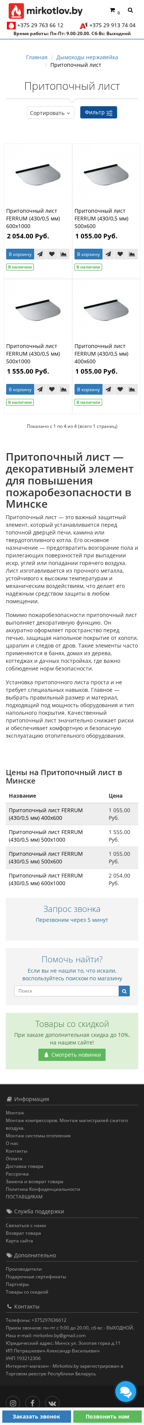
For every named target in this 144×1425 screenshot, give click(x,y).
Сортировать (47, 113)
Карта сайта (19, 1240)
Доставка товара (24, 1166)
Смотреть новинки (75, 1054)
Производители (24, 1269)
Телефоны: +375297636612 (36, 1320)
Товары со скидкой (27, 1292)
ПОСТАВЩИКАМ (24, 1196)
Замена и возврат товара (34, 1181)
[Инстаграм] (15, 1401)
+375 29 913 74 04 (112, 25)
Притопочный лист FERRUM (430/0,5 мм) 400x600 (101, 353)
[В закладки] (52, 254)
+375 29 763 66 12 (40, 25)
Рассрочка (17, 1174)
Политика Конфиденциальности (43, 1189)
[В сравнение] (64, 254)
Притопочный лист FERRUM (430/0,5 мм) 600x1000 (33, 218)
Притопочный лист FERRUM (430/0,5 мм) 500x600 (101, 218)
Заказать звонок (36, 1416)
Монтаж (15, 1112)
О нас (12, 1143)
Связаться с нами (26, 1225)
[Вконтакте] (54, 1401)
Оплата (14, 1158)
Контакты (16, 1151)
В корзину (20, 254)
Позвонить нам (107, 1416)
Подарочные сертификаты (36, 1276)
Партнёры (17, 1284)
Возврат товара (23, 1233)
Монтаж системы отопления (38, 1135)
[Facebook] (34, 1401)
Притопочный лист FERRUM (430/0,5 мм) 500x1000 (33, 353)
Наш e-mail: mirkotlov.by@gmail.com (46, 1335)
